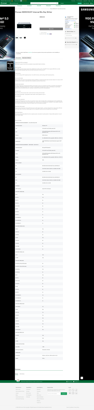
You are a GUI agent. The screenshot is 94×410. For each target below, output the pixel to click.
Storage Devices (25, 8)
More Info (51, 28)
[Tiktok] (76, 391)
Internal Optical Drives (45, 8)
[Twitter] (73, 391)
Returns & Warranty (40, 398)
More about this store (68, 28)
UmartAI (39, 5)
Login (84, 3)
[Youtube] (70, 394)
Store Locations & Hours (20, 391)
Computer (19, 5)
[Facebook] (70, 391)
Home (16, 8)
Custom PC (85, 0)
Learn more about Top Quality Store (70, 20)
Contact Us (39, 402)
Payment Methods (40, 396)
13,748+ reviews (67, 22)
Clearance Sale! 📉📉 (18, 0)
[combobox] (44, 3)
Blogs (89, 0)
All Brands (28, 396)
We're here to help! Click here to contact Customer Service (31, 381)
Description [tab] (18, 57)
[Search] (57, 3)
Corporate (58, 5)
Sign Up (87, 3)
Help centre (70, 381)
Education (48, 5)
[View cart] (90, 3)
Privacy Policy (76, 407)
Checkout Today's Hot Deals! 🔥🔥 (7, 0)
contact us (30, 52)
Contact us (77, 381)
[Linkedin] (76, 394)
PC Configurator (79, 0)
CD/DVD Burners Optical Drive (34, 8)
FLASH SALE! (24, 0)
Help (92, 0)
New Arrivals (28, 393)
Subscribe (64, 393)
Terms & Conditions (70, 407)
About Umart (18, 389)
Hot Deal (27, 391)
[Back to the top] (82, 378)
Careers (62, 3)
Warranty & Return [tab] (26, 57)
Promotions (73, 0)
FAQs (38, 393)
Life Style (29, 5)
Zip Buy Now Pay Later (20, 396)
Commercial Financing (20, 398)
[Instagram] (73, 394)
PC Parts (19, 8)
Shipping (38, 400)
